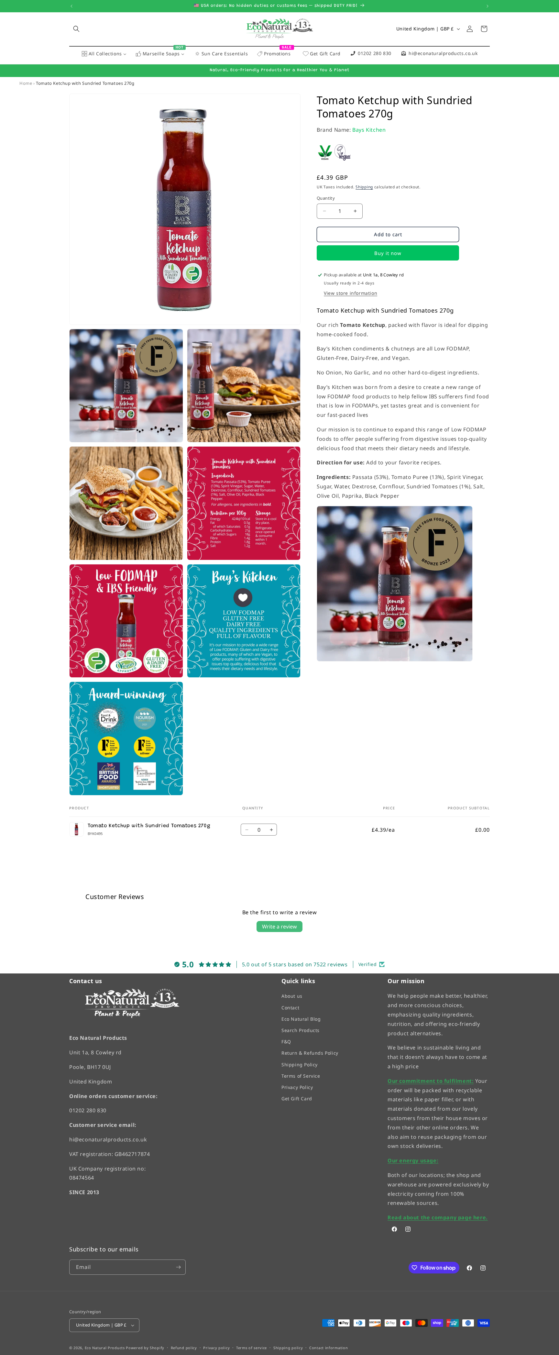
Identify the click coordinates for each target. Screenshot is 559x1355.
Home (25, 83)
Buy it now (387, 253)
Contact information (328, 1347)
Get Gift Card (296, 1098)
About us (291, 996)
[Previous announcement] (71, 6)
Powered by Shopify (145, 1347)
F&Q (286, 1041)
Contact (290, 1008)
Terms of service (251, 1347)
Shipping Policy (299, 1064)
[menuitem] (104, 54)
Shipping (364, 187)
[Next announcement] (487, 6)
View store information (350, 293)
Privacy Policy (297, 1087)
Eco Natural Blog (301, 1019)
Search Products (300, 1030)
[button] (76, 29)
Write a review (279, 926)
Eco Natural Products (105, 1347)
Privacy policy (216, 1347)
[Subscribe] (178, 1267)
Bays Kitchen (369, 129)
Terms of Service (300, 1076)
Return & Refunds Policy (309, 1053)
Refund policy (184, 1347)
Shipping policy (288, 1347)
